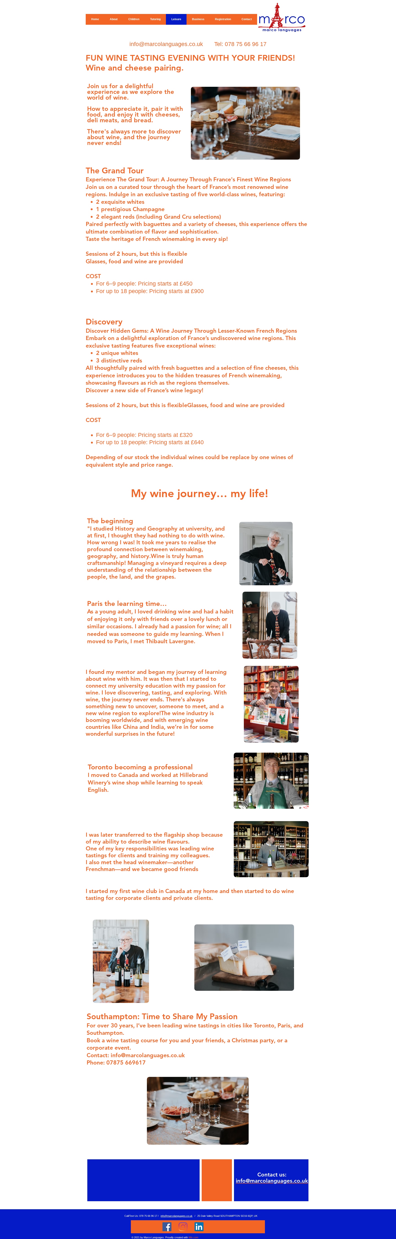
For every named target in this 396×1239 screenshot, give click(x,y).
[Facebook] (166, 1226)
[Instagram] (183, 1226)
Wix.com (193, 1237)
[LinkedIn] (199, 1226)
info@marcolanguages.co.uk (166, 44)
